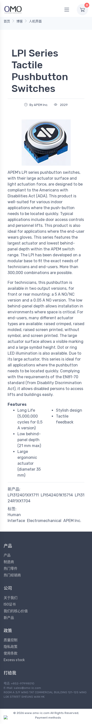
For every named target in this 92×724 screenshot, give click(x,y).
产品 (7, 555)
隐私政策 (10, 647)
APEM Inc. (72, 520)
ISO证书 (10, 604)
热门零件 (10, 568)
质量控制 (10, 640)
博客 (19, 21)
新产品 (9, 618)
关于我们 (10, 598)
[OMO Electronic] (13, 9)
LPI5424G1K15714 (57, 495)
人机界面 (35, 21)
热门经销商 (12, 575)
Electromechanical (44, 520)
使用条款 (10, 653)
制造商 (9, 562)
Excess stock (14, 660)
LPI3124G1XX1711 (23, 495)
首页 (7, 21)
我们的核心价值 (16, 611)
